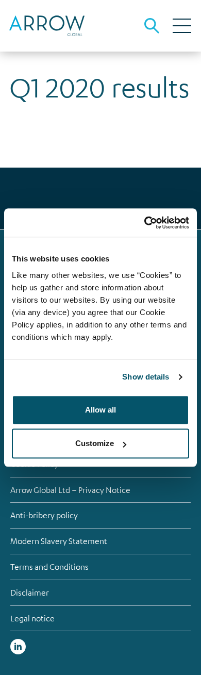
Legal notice (32, 618)
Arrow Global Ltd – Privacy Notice (70, 490)
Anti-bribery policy (44, 515)
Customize (94, 443)
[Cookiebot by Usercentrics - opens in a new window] (144, 222)
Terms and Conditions (49, 567)
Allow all (100, 409)
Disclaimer (29, 592)
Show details (145, 376)
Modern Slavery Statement (58, 541)
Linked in (18, 646)
